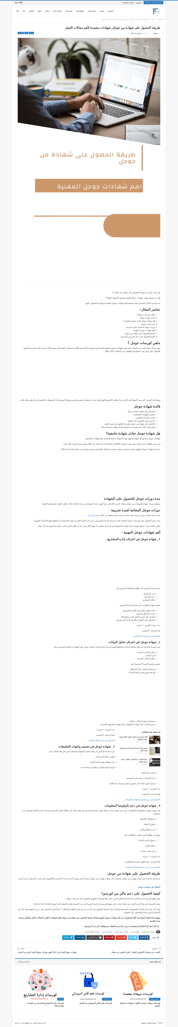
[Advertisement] (89, 266)
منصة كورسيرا (94, 515)
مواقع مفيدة (80, 11)
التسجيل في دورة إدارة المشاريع (147, 636)
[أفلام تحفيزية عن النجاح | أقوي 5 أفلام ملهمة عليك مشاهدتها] (154, 740)
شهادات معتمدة (135, 932)
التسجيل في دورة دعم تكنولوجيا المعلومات (142, 867)
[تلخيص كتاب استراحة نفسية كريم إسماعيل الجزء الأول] (154, 751)
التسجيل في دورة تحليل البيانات (102, 740)
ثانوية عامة (69, 11)
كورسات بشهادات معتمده (92, 932)
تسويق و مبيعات (154, 999)
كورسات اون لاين (107, 932)
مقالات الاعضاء (128, 3)
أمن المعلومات (107, 999)
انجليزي (31, 11)
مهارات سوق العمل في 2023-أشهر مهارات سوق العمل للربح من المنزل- (47, 952)
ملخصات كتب (57, 11)
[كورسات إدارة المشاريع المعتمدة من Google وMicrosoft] (41, 984)
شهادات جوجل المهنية (148, 932)
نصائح (47, 11)
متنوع (39, 11)
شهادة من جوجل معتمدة (121, 932)
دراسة (31, 33)
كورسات (21, 33)
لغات (23, 11)
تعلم (26, 33)
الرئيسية (139, 3)
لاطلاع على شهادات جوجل (149, 887)
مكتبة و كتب (92, 11)
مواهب (102, 11)
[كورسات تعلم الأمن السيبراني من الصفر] (89, 984)
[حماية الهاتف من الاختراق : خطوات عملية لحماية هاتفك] (154, 762)
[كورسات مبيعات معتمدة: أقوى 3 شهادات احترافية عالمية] (137, 984)
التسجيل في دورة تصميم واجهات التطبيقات (142, 799)
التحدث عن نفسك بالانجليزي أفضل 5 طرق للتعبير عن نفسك (136, 952)
